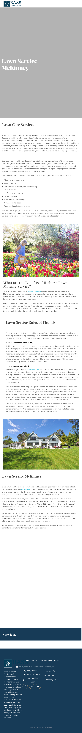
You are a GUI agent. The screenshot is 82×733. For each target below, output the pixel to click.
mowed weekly (34, 291)
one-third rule (33, 370)
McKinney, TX (27, 489)
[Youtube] (38, 686)
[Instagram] (31, 686)
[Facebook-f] (25, 686)
